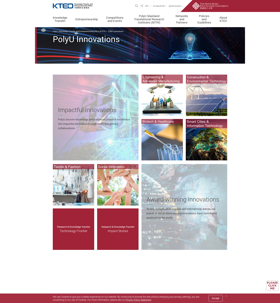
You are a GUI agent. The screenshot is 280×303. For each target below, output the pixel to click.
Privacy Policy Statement (138, 299)
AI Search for (159, 6)
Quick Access (175, 6)
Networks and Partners (182, 19)
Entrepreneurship (86, 19)
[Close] (226, 296)
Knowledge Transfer (60, 19)
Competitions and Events (114, 19)
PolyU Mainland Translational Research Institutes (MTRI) (149, 19)
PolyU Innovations (116, 31)
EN (146, 6)
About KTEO (223, 19)
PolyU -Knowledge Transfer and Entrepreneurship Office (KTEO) (79, 31)
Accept (215, 298)
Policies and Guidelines (204, 19)
